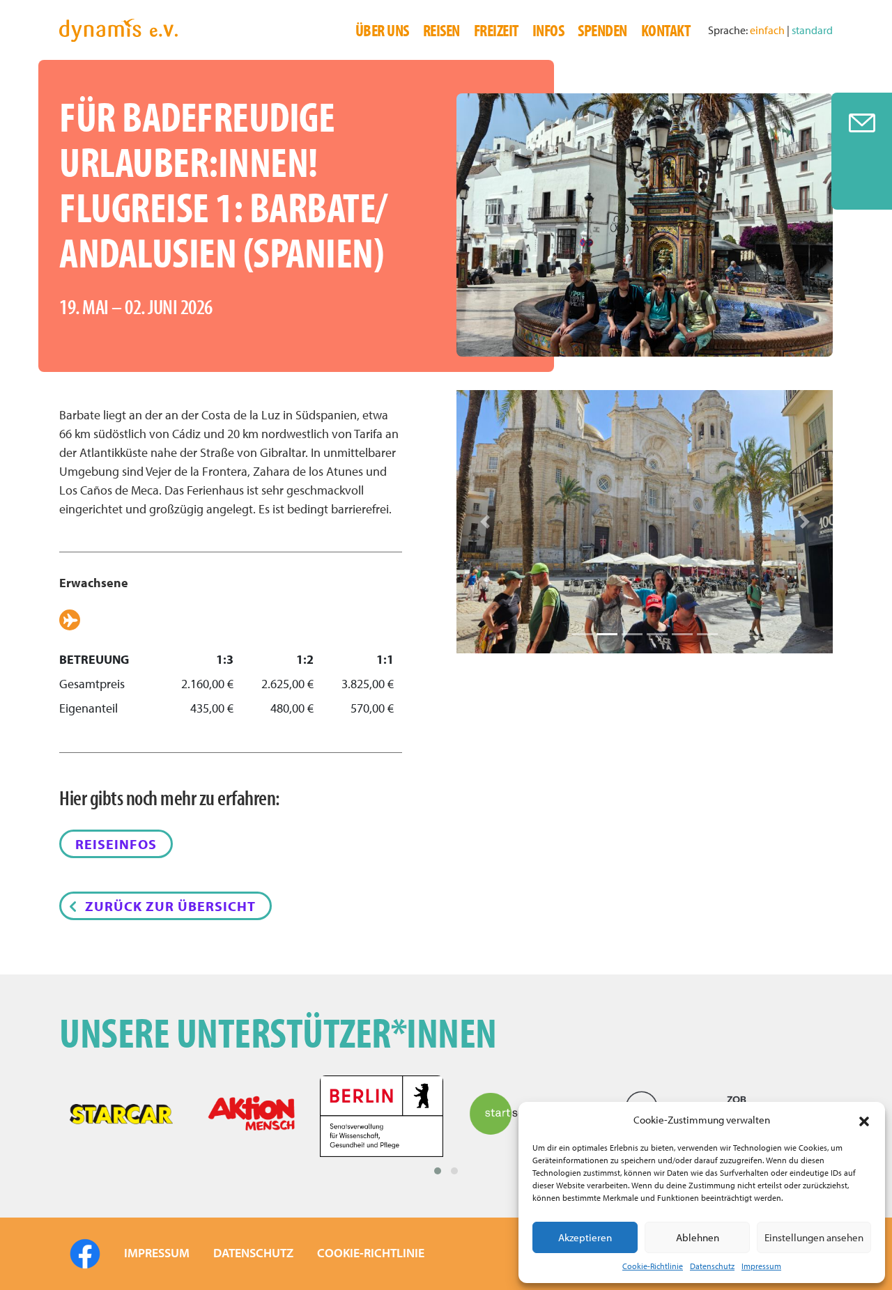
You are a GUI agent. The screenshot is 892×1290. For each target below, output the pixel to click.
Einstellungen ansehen (813, 1237)
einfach (768, 30)
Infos (548, 30)
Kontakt (666, 30)
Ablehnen (697, 1237)
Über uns (382, 30)
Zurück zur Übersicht (170, 906)
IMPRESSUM (157, 1253)
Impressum (761, 1266)
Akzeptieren (585, 1237)
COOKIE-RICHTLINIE (370, 1253)
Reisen (441, 30)
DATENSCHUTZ (253, 1253)
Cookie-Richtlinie (652, 1266)
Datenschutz (712, 1266)
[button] (864, 1120)
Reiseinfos (116, 844)
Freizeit (496, 30)
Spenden (602, 30)
